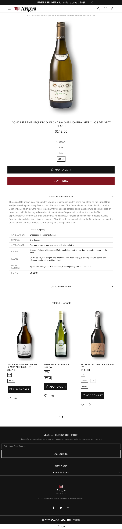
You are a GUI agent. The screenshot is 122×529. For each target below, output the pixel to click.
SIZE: (61, 153)
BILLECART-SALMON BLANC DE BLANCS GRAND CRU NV (22, 365)
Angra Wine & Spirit (25, 8)
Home (29, 16)
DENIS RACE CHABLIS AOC (57, 364)
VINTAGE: (61, 142)
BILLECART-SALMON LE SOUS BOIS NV (98, 365)
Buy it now (61, 181)
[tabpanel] (24, 359)
